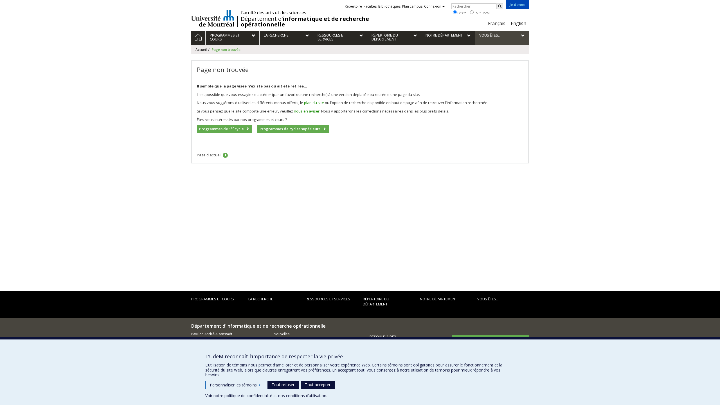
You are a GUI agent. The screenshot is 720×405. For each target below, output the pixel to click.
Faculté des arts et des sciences (273, 12)
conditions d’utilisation (306, 395)
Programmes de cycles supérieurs (290, 128)
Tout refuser (283, 384)
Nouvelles (281, 334)
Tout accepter (317, 384)
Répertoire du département (376, 301)
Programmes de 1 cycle (221, 129)
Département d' (305, 21)
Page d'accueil (209, 155)
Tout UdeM (482, 13)
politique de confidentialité (248, 395)
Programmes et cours (212, 299)
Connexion (432, 6)
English (518, 23)
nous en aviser (307, 111)
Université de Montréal (212, 18)
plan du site (314, 102)
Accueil (201, 49)
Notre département (438, 299)
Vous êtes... (488, 299)
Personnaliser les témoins (235, 385)
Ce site (461, 13)
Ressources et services (328, 299)
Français (496, 23)
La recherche (260, 299)
